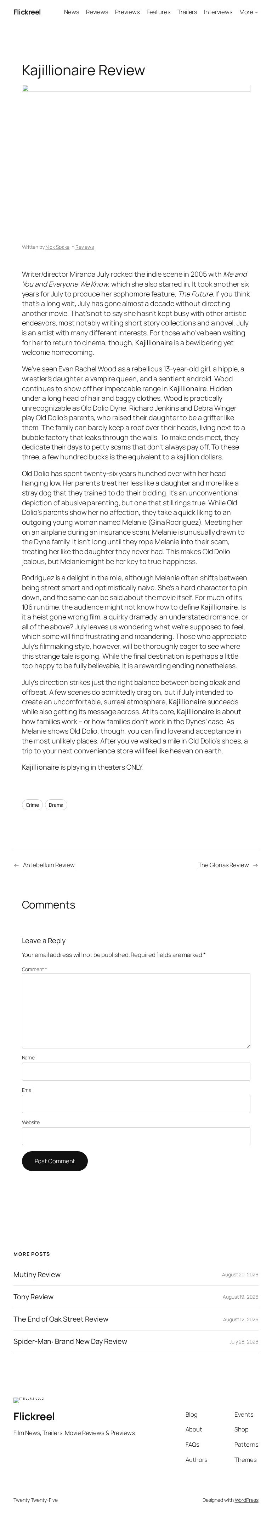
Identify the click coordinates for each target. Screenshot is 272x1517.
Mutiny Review (37, 1274)
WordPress (247, 1500)
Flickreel (27, 12)
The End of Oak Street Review (60, 1319)
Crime (32, 804)
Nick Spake (57, 246)
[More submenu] (256, 12)
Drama (56, 804)
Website (31, 1122)
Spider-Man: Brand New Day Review (70, 1341)
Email (28, 1090)
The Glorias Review (223, 865)
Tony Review (33, 1297)
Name (28, 1057)
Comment (34, 969)
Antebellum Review (48, 865)
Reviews (84, 246)
